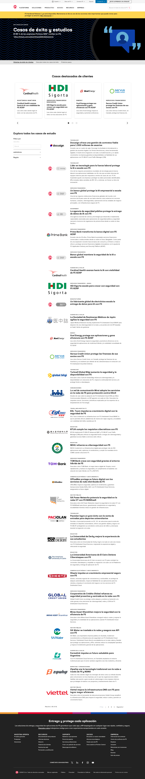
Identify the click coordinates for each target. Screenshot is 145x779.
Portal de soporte (67, 739)
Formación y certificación (45, 750)
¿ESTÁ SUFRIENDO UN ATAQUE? (119, 1)
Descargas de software (69, 747)
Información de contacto (118, 736)
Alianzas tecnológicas (93, 739)
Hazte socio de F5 (92, 742)
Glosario (40, 742)
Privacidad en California (84, 772)
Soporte (91, 1)
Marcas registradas (52, 772)
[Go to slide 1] (68, 123)
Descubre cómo (44, 728)
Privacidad (71, 772)
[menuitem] (56, 1)
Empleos (113, 742)
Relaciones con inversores (119, 747)
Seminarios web (43, 747)
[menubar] (72, 1)
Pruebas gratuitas (19, 736)
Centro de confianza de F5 (119, 739)
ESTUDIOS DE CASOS (20, 25)
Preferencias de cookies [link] (121, 772)
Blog (112, 750)
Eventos (113, 752)
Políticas (63, 772)
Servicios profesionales (69, 742)
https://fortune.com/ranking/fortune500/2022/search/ (34, 37)
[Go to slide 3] (76, 123)
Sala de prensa (115, 755)
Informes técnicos (43, 739)
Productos (17, 739)
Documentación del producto (47, 736)
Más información (46, 16)
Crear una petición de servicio (71, 744)
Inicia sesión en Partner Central (96, 744)
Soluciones (17, 742)
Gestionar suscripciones (69, 736)
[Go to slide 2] (72, 123)
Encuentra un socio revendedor (96, 736)
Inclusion (113, 744)
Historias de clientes (44, 744)
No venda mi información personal (103, 772)
